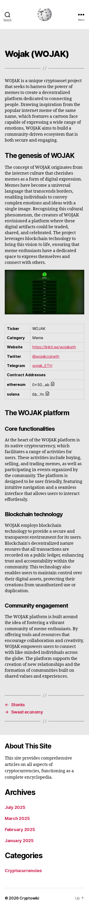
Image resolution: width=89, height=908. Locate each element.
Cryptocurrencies (23, 870)
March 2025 (17, 818)
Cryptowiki (29, 898)
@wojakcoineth (45, 356)
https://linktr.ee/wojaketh (54, 347)
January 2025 (19, 840)
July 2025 (15, 807)
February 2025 (20, 829)
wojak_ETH (42, 365)
